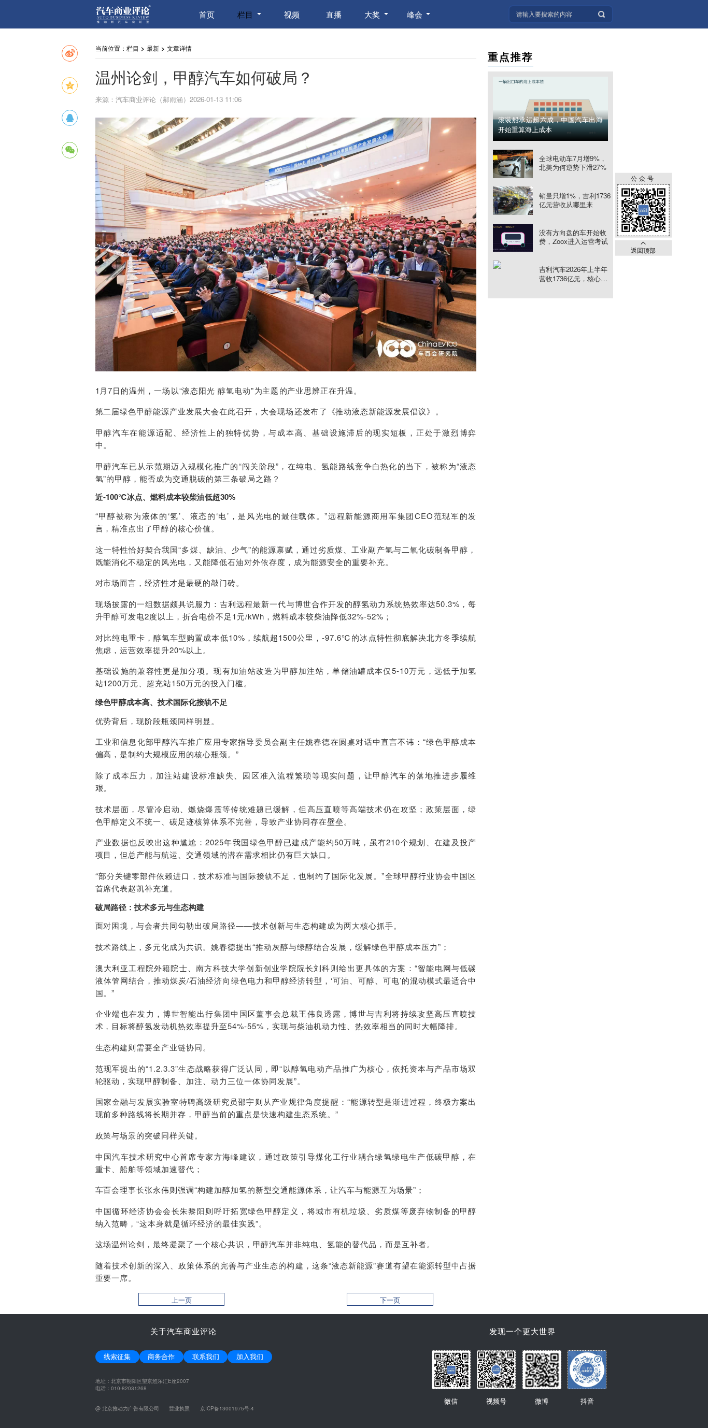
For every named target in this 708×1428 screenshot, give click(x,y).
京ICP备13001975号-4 (227, 1408)
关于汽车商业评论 (183, 1331)
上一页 (182, 1300)
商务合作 (161, 1356)
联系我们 (205, 1356)
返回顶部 (643, 250)
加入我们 (249, 1356)
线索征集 (117, 1356)
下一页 (390, 1300)
